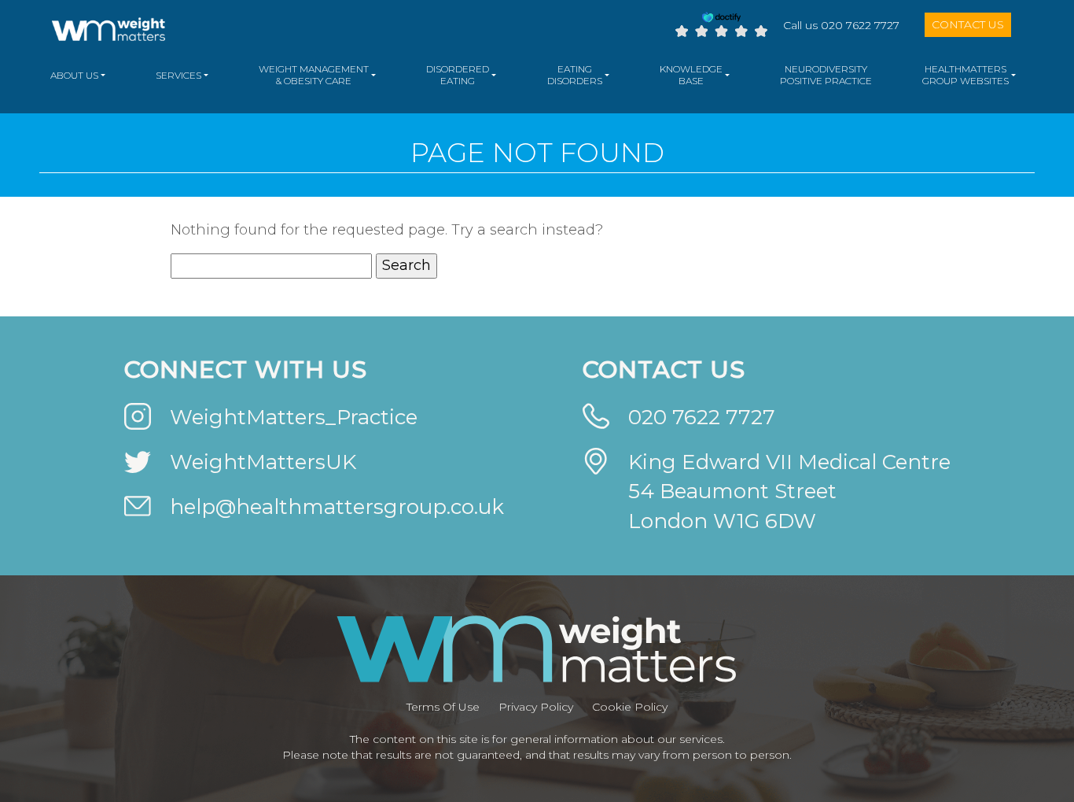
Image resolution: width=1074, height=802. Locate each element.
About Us (74, 75)
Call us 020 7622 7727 (841, 25)
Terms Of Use (443, 707)
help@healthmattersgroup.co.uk (337, 506)
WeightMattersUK (263, 462)
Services (178, 75)
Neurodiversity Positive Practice (826, 75)
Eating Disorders (574, 75)
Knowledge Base (691, 75)
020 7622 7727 (701, 417)
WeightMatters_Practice (293, 417)
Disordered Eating (457, 75)
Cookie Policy (630, 707)
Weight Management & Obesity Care (314, 75)
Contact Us (968, 24)
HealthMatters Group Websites (965, 75)
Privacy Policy (535, 707)
